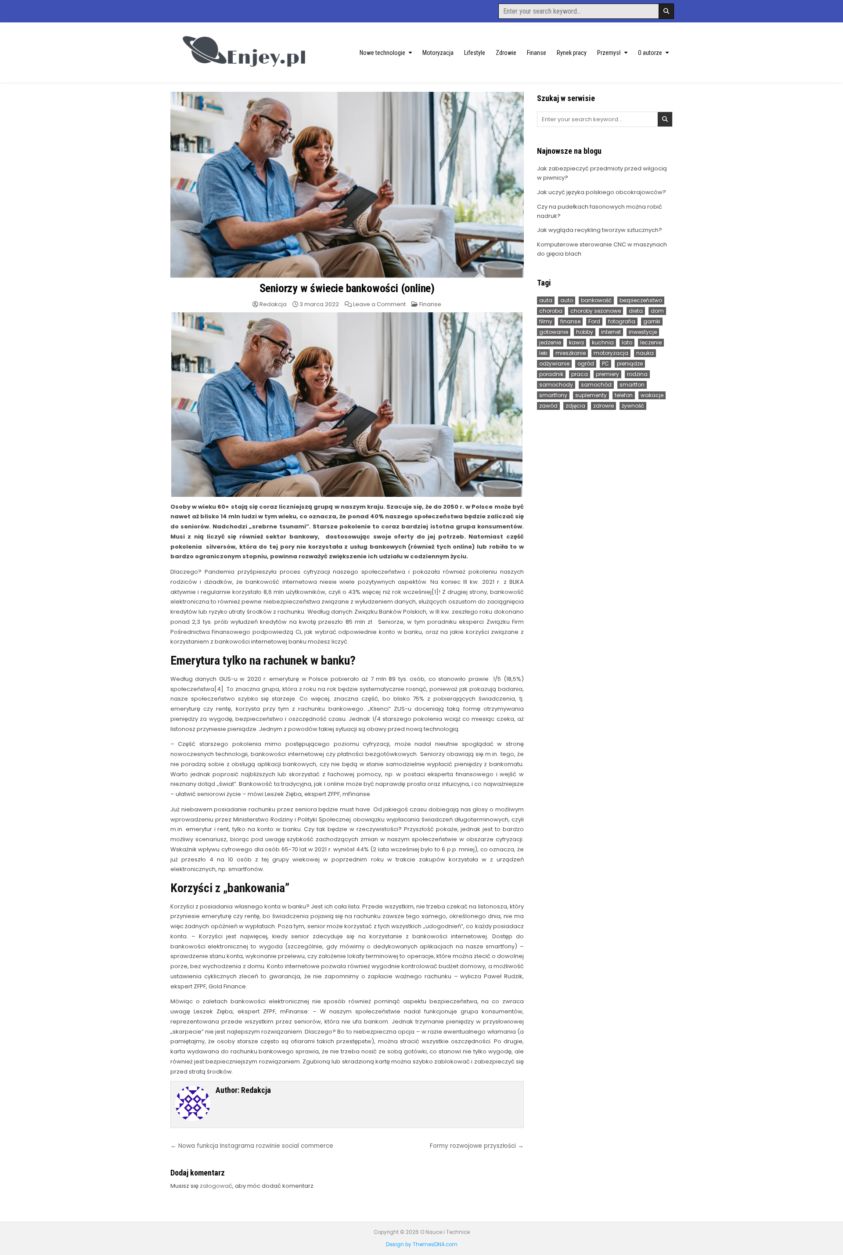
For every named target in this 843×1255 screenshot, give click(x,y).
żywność (633, 405)
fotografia (621, 321)
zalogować (216, 1186)
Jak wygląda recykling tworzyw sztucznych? (599, 230)
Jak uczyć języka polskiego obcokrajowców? (601, 192)
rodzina (637, 374)
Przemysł (609, 52)
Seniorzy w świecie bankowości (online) (347, 288)
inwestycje (643, 332)
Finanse (536, 52)
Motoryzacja (438, 52)
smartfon (632, 384)
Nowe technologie (382, 52)
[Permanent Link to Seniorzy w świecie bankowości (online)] (347, 185)
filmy (545, 321)
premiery (607, 374)
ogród (585, 363)
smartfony (553, 395)
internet (611, 332)
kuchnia (603, 342)
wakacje (652, 395)
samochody (556, 384)
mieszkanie (570, 353)
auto (566, 300)
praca (579, 374)
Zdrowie (506, 52)
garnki (651, 321)
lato (627, 342)
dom (657, 311)
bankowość (596, 300)
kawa (576, 342)
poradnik (551, 374)
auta (545, 300)
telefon (624, 395)
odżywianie (554, 363)
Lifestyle (474, 52)
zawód (548, 405)
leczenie (651, 342)
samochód (596, 384)
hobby (584, 332)
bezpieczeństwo (641, 300)
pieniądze (630, 363)
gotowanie (553, 332)
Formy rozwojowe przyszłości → (477, 1146)
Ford (594, 321)
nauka (645, 353)
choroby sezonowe (595, 311)
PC (605, 363)
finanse (570, 321)
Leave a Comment (379, 304)
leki (543, 353)
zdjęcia (575, 405)
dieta (636, 311)
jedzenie (550, 342)
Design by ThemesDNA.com (422, 1244)
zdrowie (603, 405)
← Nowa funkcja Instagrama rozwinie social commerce (251, 1146)
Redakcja (273, 304)
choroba (550, 311)
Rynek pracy (572, 52)
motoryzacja (611, 353)
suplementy (591, 395)
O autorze (650, 52)
